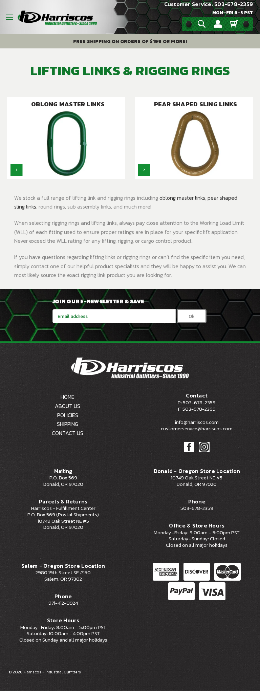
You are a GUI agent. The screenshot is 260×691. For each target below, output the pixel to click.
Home (67, 397)
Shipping (67, 424)
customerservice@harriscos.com (197, 428)
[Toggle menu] (9, 17)
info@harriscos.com (197, 422)
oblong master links (182, 198)
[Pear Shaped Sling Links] (144, 170)
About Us (67, 406)
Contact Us (67, 433)
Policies (67, 415)
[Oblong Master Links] (16, 170)
